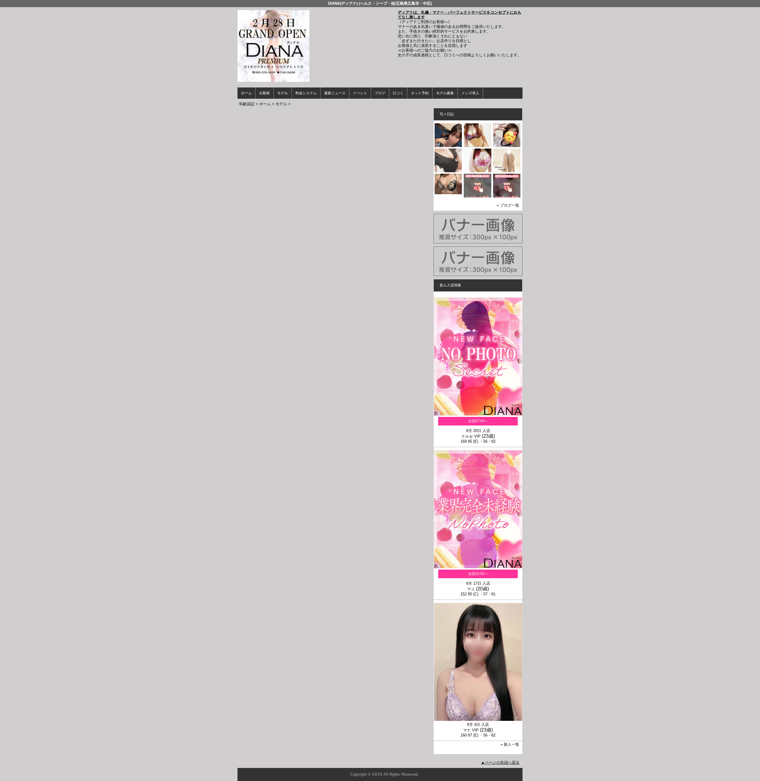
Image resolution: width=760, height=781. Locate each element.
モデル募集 (445, 93)
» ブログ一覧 (508, 205)
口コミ (398, 93)
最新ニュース (335, 93)
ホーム (246, 93)
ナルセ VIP (471, 436)
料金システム (306, 93)
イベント (360, 93)
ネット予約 (420, 93)
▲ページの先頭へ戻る (500, 762)
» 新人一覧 (510, 744)
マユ (471, 589)
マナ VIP (471, 730)
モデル (282, 93)
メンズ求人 (470, 93)
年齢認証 (246, 104)
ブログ (380, 93)
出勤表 (264, 93)
